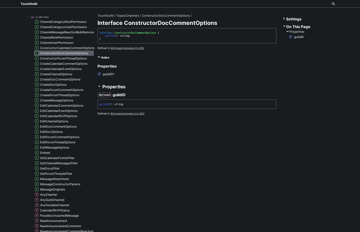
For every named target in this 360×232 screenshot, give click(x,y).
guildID (110, 35)
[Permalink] (129, 95)
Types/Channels (127, 15)
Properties (297, 31)
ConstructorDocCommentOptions (166, 15)
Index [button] (104, 57)
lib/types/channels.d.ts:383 (127, 113)
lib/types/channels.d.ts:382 (127, 48)
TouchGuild (29, 4)
